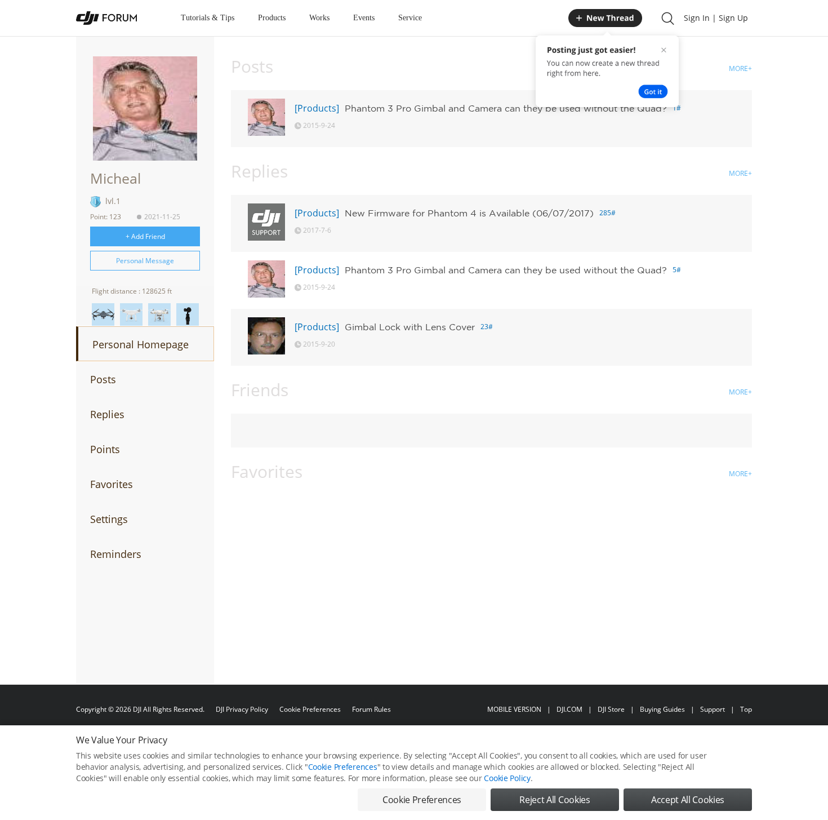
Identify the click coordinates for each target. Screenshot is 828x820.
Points (105, 449)
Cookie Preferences (310, 709)
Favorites (111, 484)
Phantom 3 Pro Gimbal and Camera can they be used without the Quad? (506, 108)
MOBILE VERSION (514, 709)
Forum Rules (371, 709)
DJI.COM (569, 709)
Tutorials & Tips (207, 18)
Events (364, 18)
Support (712, 709)
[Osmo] (187, 314)
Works (319, 18)
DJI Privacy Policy (242, 709)
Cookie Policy (507, 778)
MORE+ (740, 68)
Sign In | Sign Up (716, 17)
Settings (109, 519)
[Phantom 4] (131, 314)
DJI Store (611, 709)
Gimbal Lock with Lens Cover (410, 327)
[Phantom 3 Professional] (159, 314)
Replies (107, 414)
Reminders (115, 554)
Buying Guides (662, 709)
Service (410, 18)
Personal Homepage (140, 344)
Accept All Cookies (687, 800)
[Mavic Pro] (103, 314)
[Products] (317, 108)
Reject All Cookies (554, 800)
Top (746, 709)
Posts (103, 379)
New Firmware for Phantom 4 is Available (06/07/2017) (469, 213)
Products (272, 18)
